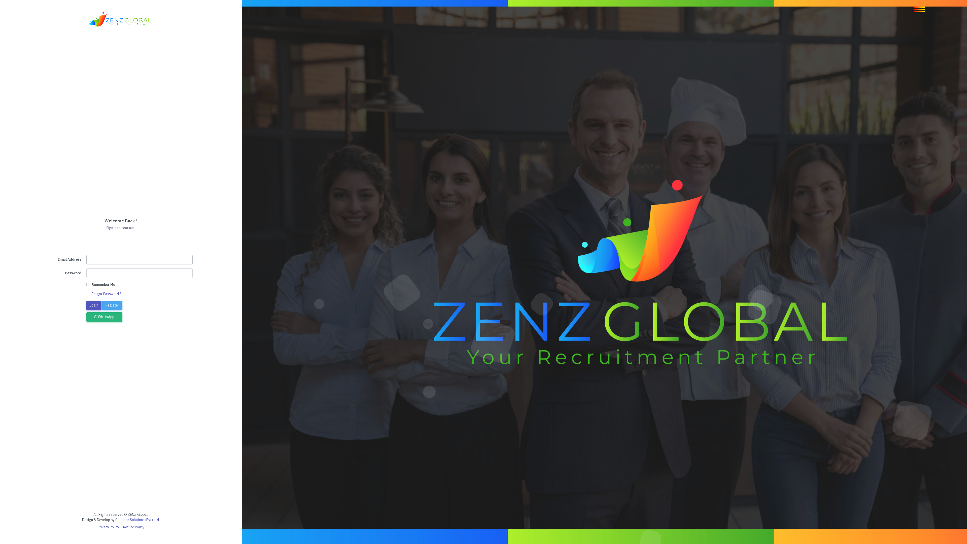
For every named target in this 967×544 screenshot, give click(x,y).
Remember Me (103, 284)
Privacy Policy (108, 527)
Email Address (69, 259)
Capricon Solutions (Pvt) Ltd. (137, 520)
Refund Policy (133, 527)
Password (73, 273)
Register (112, 305)
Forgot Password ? (106, 294)
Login (94, 305)
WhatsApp (105, 317)
